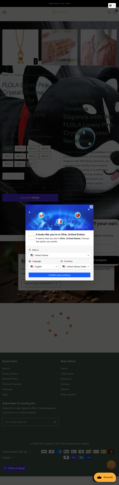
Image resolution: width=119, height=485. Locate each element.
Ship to (35, 250)
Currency (68, 261)
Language (36, 261)
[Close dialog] (91, 207)
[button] (112, 5)
